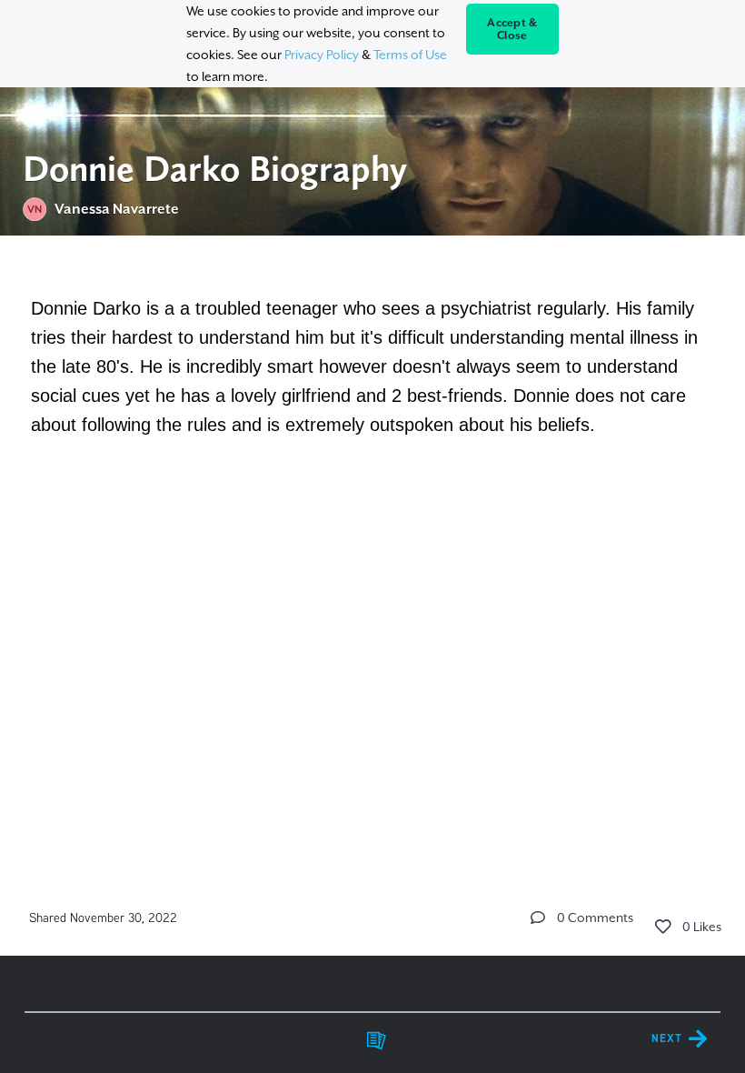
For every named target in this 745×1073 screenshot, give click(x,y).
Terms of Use (410, 54)
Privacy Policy (321, 54)
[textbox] (373, 364)
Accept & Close (512, 29)
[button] (538, 917)
